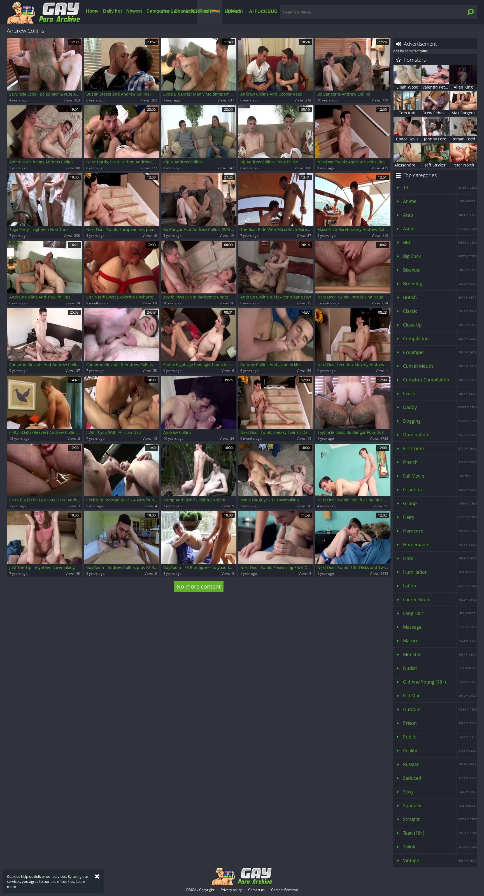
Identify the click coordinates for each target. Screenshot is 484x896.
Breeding (439, 284)
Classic (439, 311)
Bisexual (439, 270)
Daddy (440, 407)
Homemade (439, 544)
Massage (439, 627)
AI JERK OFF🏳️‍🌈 (201, 11)
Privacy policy (231, 890)
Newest (134, 11)
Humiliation (439, 572)
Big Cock (440, 256)
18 (440, 187)
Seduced (439, 778)
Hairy (440, 517)
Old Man (439, 696)
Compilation (439, 338)
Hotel (439, 558)
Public (439, 737)
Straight (440, 819)
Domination (439, 435)
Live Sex (169, 11)
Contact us (256, 890)
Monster (439, 654)
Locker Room (439, 599)
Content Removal (284, 890)
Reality (439, 750)
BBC (440, 242)
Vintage (439, 860)
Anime (439, 201)
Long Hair (439, 613)
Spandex (439, 805)
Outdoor (440, 709)
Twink (440, 847)
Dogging (440, 421)
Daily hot (112, 11)
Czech (439, 393)
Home (92, 11)
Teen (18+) (440, 833)
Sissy (439, 792)
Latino (440, 586)
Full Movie (439, 476)
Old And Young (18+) (439, 682)
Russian (439, 764)
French (439, 462)
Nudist (439, 668)
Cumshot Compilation (439, 380)
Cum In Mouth (439, 366)
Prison (439, 723)
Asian (440, 229)
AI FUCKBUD (263, 11)
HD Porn (234, 11)
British (439, 297)
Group (440, 503)
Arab (439, 215)
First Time (439, 448)
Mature (439, 641)
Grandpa (439, 490)
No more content (198, 586)
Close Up (439, 325)
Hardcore (440, 531)
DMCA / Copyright (200, 890)
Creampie (439, 352)
